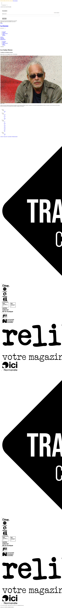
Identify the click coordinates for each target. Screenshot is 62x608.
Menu (1, 22)
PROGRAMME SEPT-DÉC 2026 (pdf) (6, 0)
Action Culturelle (5, 33)
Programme (4, 31)
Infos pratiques (15, 0)
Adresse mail (4, 13)
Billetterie (3, 35)
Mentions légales (3, 39)
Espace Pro (2, 37)
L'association (2, 38)
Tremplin (3, 32)
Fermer (1, 23)
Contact (3, 34)
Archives (1, 136)
